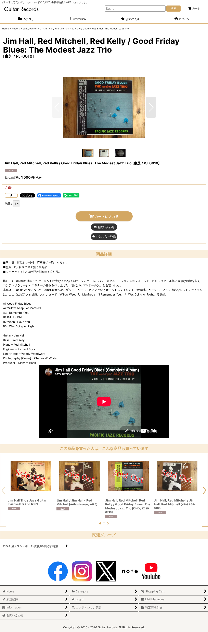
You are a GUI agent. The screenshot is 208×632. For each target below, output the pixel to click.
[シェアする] (11, 195)
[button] (78, 19)
